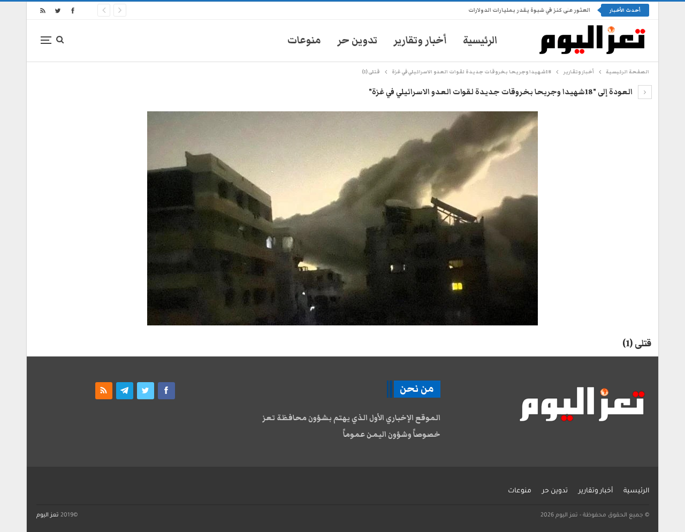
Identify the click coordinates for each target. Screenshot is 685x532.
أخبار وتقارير (420, 40)
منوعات (304, 40)
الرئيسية (480, 40)
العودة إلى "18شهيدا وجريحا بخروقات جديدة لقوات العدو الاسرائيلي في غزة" (501, 92)
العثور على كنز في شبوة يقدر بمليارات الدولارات (529, 10)
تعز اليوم (47, 515)
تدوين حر (357, 40)
